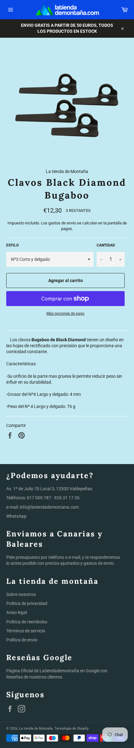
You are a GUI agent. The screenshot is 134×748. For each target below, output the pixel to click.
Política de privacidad (26, 603)
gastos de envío (62, 223)
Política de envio (21, 639)
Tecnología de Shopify (72, 728)
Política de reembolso (26, 621)
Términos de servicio (25, 630)
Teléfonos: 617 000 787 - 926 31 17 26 (42, 497)
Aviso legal (16, 612)
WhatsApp (16, 516)
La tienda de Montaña (36, 728)
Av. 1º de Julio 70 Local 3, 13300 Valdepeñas (49, 488)
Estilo (12, 245)
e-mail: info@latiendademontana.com (42, 507)
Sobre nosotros (21, 594)
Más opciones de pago (65, 313)
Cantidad (106, 245)
